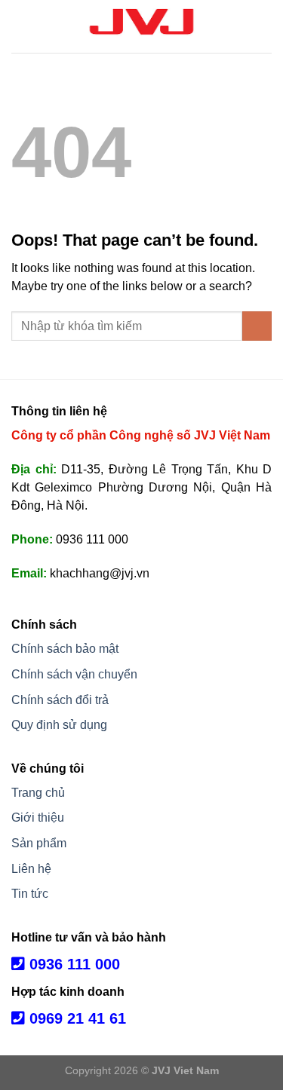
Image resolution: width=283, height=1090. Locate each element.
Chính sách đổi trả (60, 699)
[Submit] (257, 326)
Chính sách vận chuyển (74, 674)
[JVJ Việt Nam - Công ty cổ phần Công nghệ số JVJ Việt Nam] (141, 26)
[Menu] (20, 26)
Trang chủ (38, 792)
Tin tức (29, 893)
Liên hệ (31, 868)
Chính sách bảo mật (64, 648)
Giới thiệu (37, 817)
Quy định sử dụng (59, 724)
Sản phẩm (38, 843)
